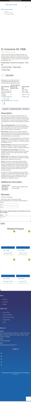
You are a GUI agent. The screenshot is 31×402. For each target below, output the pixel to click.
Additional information (15, 109)
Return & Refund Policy (8, 317)
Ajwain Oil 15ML (23, 253)
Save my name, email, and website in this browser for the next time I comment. (15, 211)
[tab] (6, 109)
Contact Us (5, 301)
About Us (5, 299)
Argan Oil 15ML (23, 281)
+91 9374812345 (5, 341)
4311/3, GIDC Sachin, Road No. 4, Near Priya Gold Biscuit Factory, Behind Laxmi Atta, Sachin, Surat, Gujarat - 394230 (14, 335)
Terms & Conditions (7, 315)
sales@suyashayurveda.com (8, 345)
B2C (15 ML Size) (8, 13)
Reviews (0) (26, 109)
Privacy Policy (6, 312)
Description (6, 109)
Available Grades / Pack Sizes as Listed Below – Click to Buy (15, 63)
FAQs (4, 322)
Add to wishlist (6, 99)
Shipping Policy (6, 319)
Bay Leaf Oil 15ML (8, 253)
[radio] (6, 67)
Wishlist (5, 304)
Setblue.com (15, 374)
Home (6, 11)
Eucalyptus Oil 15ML (8, 281)
